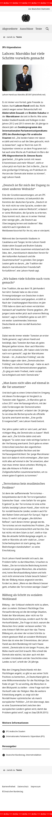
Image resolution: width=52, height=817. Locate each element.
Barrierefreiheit (8, 786)
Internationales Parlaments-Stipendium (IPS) (25, 736)
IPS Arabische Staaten (15, 731)
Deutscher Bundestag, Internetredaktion (23, 754)
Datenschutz (23, 786)
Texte (38, 28)
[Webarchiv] (26, 18)
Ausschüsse (26, 28)
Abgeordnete (10, 28)
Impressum (35, 786)
